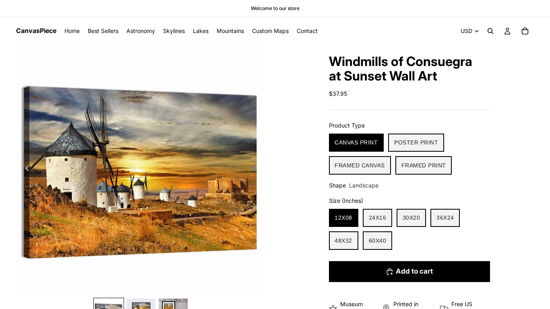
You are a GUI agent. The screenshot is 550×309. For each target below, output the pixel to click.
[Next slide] (256, 169)
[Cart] (525, 31)
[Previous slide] (25, 169)
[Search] (490, 31)
